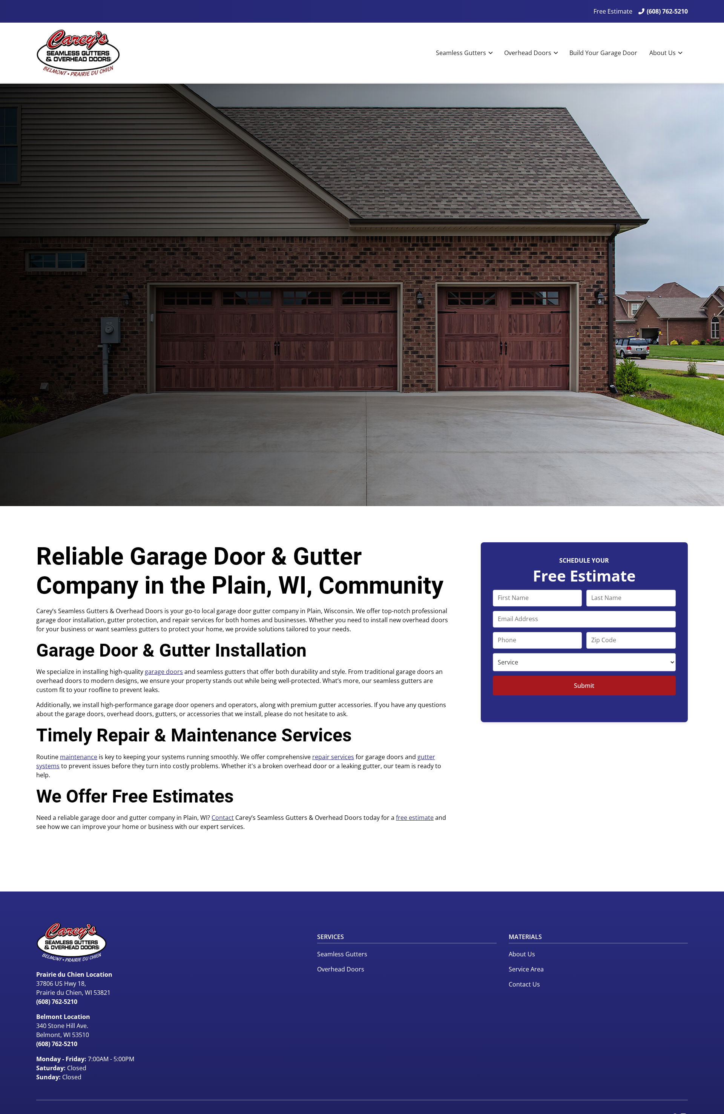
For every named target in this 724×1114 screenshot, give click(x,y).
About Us (662, 53)
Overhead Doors (527, 53)
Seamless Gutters (461, 53)
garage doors (164, 671)
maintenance (78, 757)
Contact (223, 817)
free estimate (415, 817)
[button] (464, 52)
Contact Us (524, 984)
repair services (333, 757)
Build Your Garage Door (603, 53)
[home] (78, 53)
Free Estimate (613, 11)
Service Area (526, 969)
